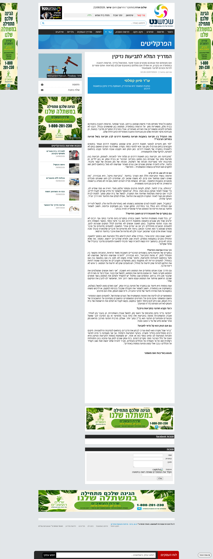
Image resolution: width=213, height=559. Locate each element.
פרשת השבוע (122, 31)
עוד (110, 31)
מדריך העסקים (84, 31)
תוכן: (169, 462)
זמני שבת (117, 15)
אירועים (59, 31)
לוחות (98, 31)
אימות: (168, 469)
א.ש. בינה (133, 524)
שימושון (129, 15)
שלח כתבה (74, 90)
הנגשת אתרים (116, 524)
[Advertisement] (129, 379)
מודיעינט (82, 526)
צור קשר (141, 15)
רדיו (89, 15)
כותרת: (168, 458)
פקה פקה (138, 31)
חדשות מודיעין (70, 526)
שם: (170, 455)
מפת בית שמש (102, 15)
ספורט (150, 31)
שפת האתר (204, 555)
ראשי (170, 31)
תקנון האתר (114, 526)
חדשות (160, 31)
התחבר (130, 7)
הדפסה (76, 84)
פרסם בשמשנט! (102, 526)
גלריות (70, 31)
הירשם (121, 7)
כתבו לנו (90, 526)
